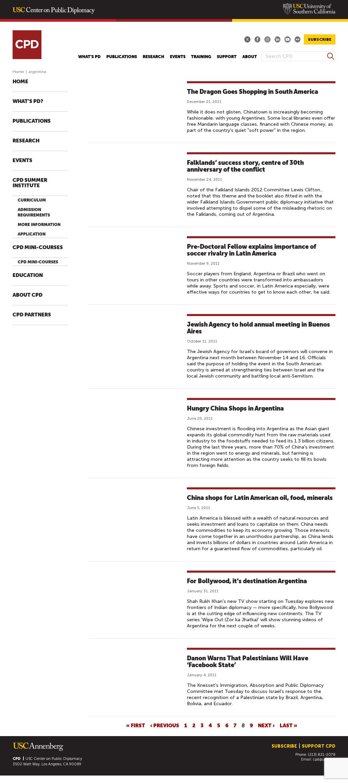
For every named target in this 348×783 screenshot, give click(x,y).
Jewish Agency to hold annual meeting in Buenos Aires (258, 328)
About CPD (27, 295)
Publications (121, 56)
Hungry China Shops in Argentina (235, 408)
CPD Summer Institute (30, 183)
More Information (39, 224)
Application (32, 234)
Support (227, 56)
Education (28, 275)
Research (153, 56)
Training (201, 56)
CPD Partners (32, 315)
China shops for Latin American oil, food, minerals (260, 497)
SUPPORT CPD (318, 746)
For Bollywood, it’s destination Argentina (247, 581)
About (249, 56)
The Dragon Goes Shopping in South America (252, 91)
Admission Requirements (34, 212)
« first (135, 725)
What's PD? (28, 101)
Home (18, 71)
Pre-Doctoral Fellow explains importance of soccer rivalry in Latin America (251, 250)
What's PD (89, 56)
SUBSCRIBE (319, 39)
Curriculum (32, 200)
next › (266, 725)
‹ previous (164, 725)
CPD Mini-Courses (38, 247)
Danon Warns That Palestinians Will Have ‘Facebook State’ (247, 661)
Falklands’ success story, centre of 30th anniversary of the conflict (245, 166)
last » (288, 725)
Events (178, 56)
